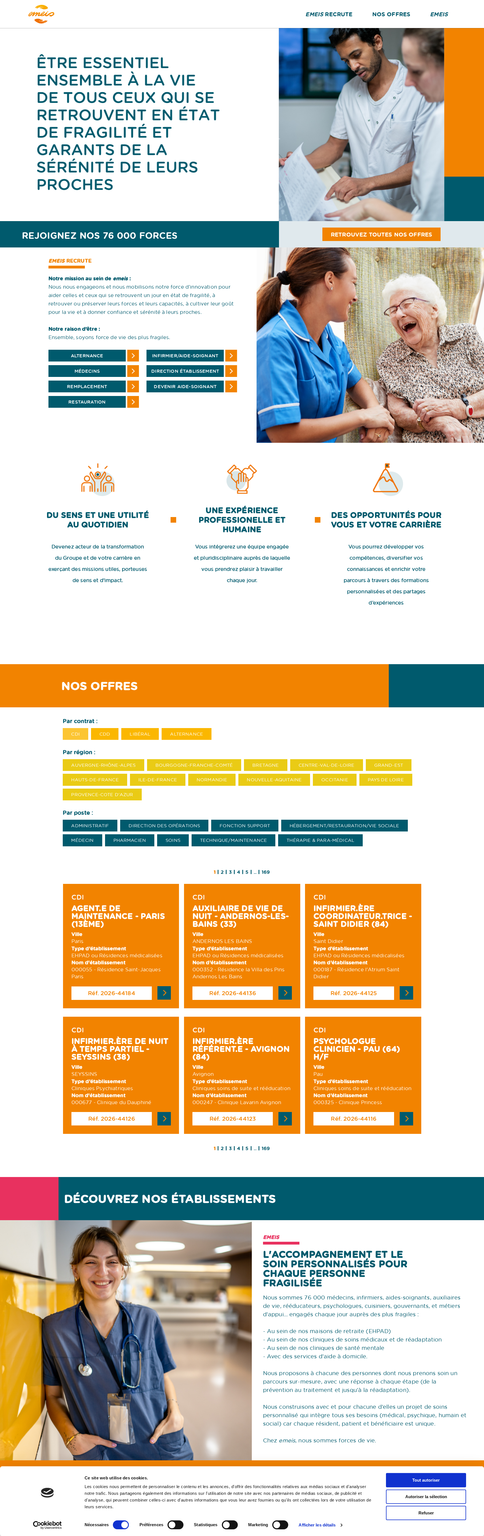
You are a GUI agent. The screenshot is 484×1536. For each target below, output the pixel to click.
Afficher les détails (317, 1525)
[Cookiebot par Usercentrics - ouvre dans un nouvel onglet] (47, 1525)
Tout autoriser (426, 1480)
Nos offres (391, 14)
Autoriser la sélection (426, 1496)
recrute (328, 14)
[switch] (175, 1524)
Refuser (426, 1512)
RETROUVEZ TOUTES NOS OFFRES (381, 234)
